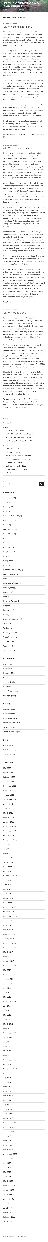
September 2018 (10, 916)
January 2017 (8, 961)
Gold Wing (7, 552)
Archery (6, 502)
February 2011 (8, 1055)
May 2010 (7, 1087)
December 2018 (9, 903)
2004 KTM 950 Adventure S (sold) (19, 434)
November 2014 (9, 975)
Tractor (6, 624)
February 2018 (9, 934)
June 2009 (7, 1109)
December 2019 (9, 867)
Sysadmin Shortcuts (11, 619)
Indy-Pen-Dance (9, 750)
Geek (5, 543)
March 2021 (8, 813)
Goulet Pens (8, 745)
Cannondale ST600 (11, 516)
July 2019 (7, 880)
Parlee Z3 (7, 592)
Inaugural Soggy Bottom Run (17, 463)
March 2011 (7, 1051)
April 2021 (7, 808)
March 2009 (8, 1118)
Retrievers (7, 610)
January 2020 (8, 862)
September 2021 (10, 799)
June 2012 (7, 1010)
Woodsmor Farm (10, 651)
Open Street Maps (10, 691)
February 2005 (9, 1217)
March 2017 (8, 952)
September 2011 (9, 1037)
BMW (5, 511)
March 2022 (8, 773)
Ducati (5, 525)
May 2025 (7, 768)
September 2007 (10, 1154)
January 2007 (8, 1190)
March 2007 (8, 1181)
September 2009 (10, 1100)
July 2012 (7, 1006)
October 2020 (8, 835)
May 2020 (7, 853)
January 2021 (8, 822)
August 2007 (8, 1159)
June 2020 (7, 849)
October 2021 (8, 795)
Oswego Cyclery (9, 696)
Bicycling (6, 507)
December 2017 (9, 943)
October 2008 (9, 1127)
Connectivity (8, 520)
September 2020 (10, 840)
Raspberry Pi (8, 606)
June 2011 (7, 1042)
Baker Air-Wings (9, 709)
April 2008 (7, 1145)
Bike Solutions (9, 714)
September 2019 (10, 876)
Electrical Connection (11, 723)
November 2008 (9, 1123)
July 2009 (7, 1105)
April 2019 (7, 894)
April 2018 (7, 925)
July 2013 (7, 988)
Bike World (7, 669)
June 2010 (7, 1082)
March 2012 (8, 1024)
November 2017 (9, 948)
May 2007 (7, 1172)
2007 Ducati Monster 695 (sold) (18, 437)
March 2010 (8, 1096)
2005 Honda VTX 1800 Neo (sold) (19, 441)
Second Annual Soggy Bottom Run (19, 459)
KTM (5, 565)
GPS (5, 556)
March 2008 (8, 1150)
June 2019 (7, 885)
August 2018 (8, 921)
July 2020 (7, 844)
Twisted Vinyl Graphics (12, 732)
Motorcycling (8, 588)
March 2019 (8, 898)
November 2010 (9, 1060)
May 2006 (7, 1212)
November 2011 (9, 1033)
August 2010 (8, 1073)
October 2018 (8, 912)
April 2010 (7, 1091)
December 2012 (9, 1001)
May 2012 (7, 1015)
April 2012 (7, 1019)
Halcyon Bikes (8, 687)
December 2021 (9, 786)
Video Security (9, 637)
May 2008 (7, 1141)
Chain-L (6, 678)
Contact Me (8, 423)
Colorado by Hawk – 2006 (16, 466)
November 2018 (9, 907)
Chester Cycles (9, 682)
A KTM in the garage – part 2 (17, 148)
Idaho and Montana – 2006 (16, 469)
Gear (5, 538)
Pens (5, 597)
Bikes (5, 427)
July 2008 (7, 1136)
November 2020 (9, 831)
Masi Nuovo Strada (10, 583)
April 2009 (7, 1114)
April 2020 (7, 858)
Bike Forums (8, 664)
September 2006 (10, 1194)
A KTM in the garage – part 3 (17, 26)
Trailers (6, 628)
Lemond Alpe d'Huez (11, 570)
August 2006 (8, 1199)
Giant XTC (7, 547)
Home (5, 418)
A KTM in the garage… (14, 313)
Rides (5, 615)
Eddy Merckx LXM (10, 529)
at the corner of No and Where (21, 5)
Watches (6, 646)
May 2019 (7, 889)
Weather (9, 473)
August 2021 (8, 804)
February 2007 (9, 1186)
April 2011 (7, 1046)
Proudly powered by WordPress (14, 1237)
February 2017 (9, 957)
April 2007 (7, 1177)
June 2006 (7, 1208)
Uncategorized (9, 633)
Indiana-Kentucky (13, 452)
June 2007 (7, 1168)
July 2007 (7, 1163)
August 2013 (8, 984)
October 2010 (8, 1064)
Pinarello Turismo (10, 601)
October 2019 (8, 871)
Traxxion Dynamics (10, 727)
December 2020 (9, 826)
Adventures (8, 498)
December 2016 (9, 966)
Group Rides (8, 561)
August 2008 (8, 1132)
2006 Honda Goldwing (15, 431)
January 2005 (8, 1221)
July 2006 (7, 1203)
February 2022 (9, 777)
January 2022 (8, 782)
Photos (6, 446)
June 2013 (7, 992)
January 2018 (8, 939)
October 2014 (8, 979)
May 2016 (7, 970)
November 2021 (9, 790)
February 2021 (9, 817)
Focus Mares (8, 534)
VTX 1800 (7, 642)
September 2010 (10, 1069)
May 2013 (7, 997)
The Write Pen (9, 754)
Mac (5, 579)
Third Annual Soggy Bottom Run (18, 456)
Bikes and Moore (10, 673)
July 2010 (7, 1078)
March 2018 (8, 930)
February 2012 (9, 1028)
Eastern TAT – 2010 (13, 449)
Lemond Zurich (9, 574)
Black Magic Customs (11, 718)
